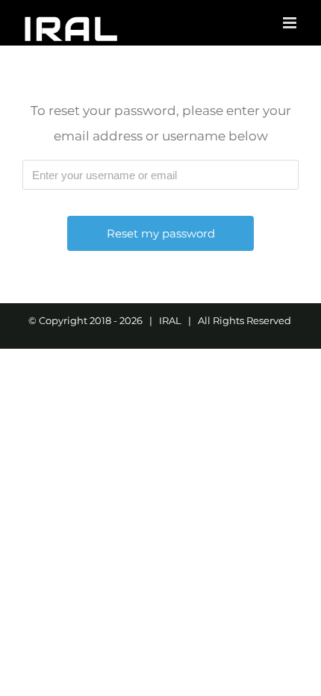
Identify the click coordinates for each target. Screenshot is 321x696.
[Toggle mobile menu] (291, 23)
